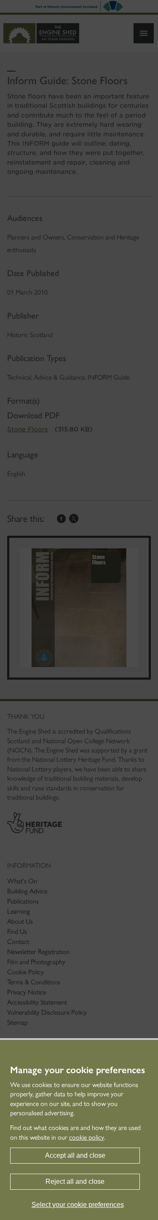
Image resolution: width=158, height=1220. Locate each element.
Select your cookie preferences (78, 1204)
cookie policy (86, 1137)
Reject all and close (75, 1181)
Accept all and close (75, 1155)
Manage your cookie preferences (77, 1070)
